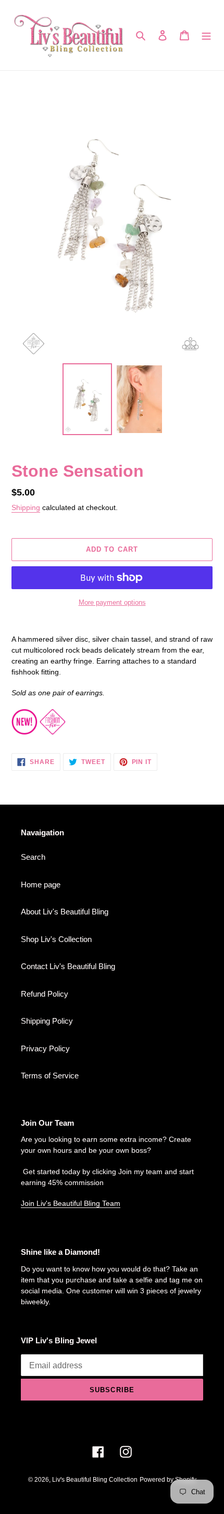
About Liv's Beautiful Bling (64, 911)
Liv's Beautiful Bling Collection (95, 1479)
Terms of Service (50, 1075)
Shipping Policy (47, 1020)
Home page (40, 884)
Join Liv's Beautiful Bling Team (70, 1203)
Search (33, 857)
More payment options (112, 602)
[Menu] (206, 35)
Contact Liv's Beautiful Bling (68, 966)
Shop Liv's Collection (56, 939)
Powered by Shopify (168, 1479)
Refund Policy (44, 993)
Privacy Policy (45, 1048)
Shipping (25, 507)
